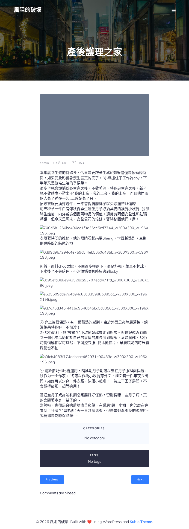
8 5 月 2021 (60, 163)
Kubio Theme (141, 521)
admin (44, 163)
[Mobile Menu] (173, 10)
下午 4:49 (78, 163)
